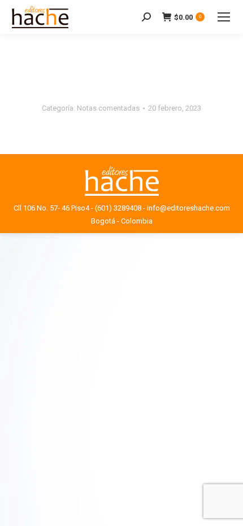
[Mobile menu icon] (224, 17)
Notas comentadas (108, 108)
